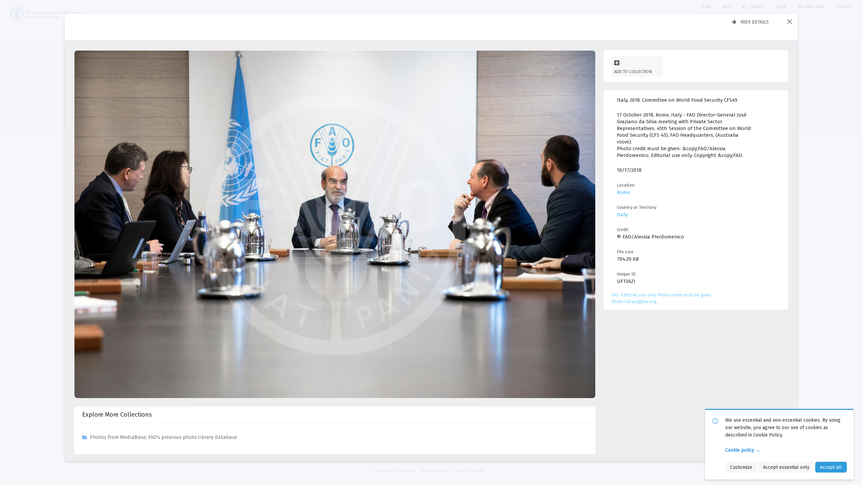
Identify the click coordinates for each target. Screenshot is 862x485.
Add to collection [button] (633, 71)
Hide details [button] (754, 22)
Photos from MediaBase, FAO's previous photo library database (163, 437)
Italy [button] (622, 215)
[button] (790, 22)
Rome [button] (623, 192)
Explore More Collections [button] (117, 414)
